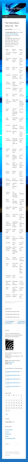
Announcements (9, 429)
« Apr (6, 414)
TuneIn (10, 363)
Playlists (16, 301)
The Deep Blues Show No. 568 (12, 311)
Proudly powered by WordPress (12, 452)
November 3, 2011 (17, 29)
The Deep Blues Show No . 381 (21, 322)
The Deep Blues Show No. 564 (12, 317)
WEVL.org (11, 362)
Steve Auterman (8, 29)
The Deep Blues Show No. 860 (12, 382)
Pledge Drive (8, 434)
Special (7, 436)
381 (14, 302)
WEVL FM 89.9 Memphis (12, 34)
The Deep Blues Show (13, 9)
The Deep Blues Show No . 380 (9, 322)
